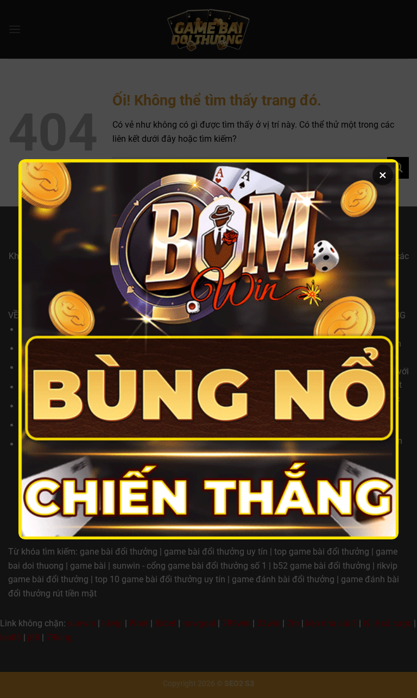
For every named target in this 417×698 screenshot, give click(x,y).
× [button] (383, 175)
